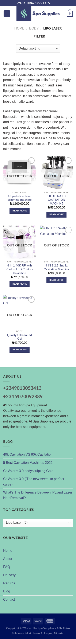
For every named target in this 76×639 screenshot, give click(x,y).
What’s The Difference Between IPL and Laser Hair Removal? (37, 495)
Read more (19, 211)
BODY (34, 28)
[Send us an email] (57, 3)
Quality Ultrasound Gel (19, 337)
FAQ (6, 567)
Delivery (9, 575)
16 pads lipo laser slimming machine (20, 198)
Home (19, 28)
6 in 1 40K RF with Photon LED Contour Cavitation (19, 269)
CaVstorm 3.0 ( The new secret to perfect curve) (33, 481)
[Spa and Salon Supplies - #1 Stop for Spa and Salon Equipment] (38, 13)
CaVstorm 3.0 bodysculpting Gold (28, 471)
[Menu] (7, 13)
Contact (9, 599)
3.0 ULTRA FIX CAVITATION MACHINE (56, 200)
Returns (9, 583)
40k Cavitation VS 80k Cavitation (28, 454)
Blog (6, 591)
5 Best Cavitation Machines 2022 (28, 462)
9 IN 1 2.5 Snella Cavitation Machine (56, 267)
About (7, 559)
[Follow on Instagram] (53, 3)
